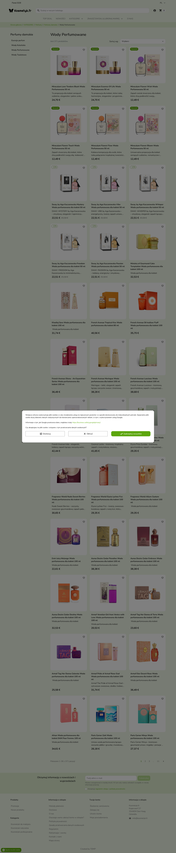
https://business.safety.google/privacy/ (86, 422)
